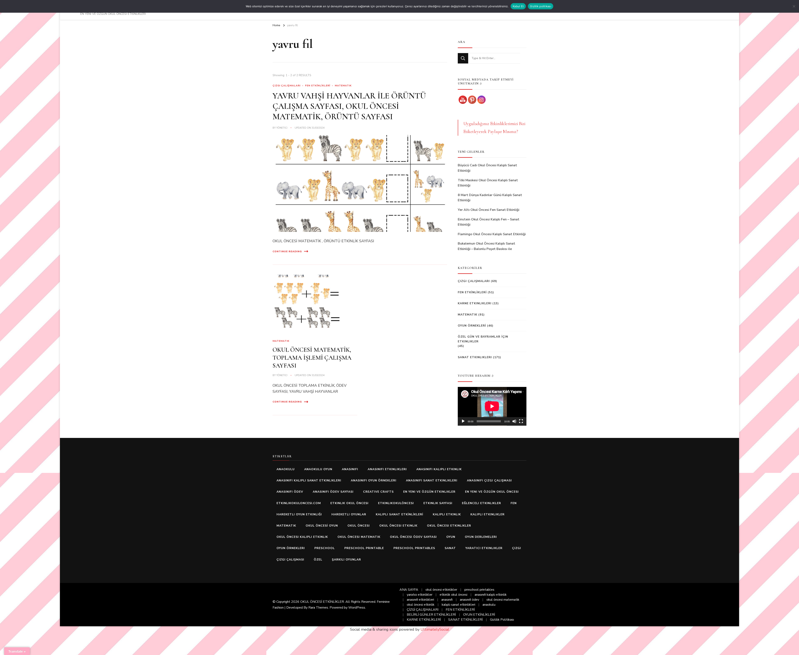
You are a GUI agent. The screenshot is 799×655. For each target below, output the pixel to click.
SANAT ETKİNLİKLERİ (465, 619)
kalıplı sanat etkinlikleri (458, 604)
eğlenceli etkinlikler (481, 503)
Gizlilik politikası (540, 6)
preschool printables (414, 548)
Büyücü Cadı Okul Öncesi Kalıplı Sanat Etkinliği (487, 168)
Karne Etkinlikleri (474, 303)
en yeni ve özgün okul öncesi (492, 492)
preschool (324, 548)
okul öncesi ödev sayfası (413, 537)
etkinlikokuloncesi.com (299, 503)
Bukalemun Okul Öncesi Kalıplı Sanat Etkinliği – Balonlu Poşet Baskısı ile (486, 246)
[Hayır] (794, 6)
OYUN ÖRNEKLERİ (472, 326)
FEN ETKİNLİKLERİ (317, 85)
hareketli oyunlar (348, 514)
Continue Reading (287, 251)
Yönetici (281, 127)
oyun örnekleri (291, 548)
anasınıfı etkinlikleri (387, 469)
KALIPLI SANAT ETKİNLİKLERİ (399, 514)
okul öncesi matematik (358, 537)
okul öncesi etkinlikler (449, 526)
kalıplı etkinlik (447, 514)
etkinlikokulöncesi (396, 503)
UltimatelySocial (435, 629)
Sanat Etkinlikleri (475, 357)
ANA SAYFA (409, 589)
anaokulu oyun (318, 469)
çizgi (516, 548)
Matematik (343, 85)
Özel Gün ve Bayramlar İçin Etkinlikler (483, 339)
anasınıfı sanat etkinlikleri (431, 480)
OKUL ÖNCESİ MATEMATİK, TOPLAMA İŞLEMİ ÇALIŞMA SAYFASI (312, 357)
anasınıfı (350, 469)
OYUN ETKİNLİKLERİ (479, 614)
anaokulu (286, 469)
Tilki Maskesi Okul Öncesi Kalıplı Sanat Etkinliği (488, 183)
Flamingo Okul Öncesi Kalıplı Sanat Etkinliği (492, 234)
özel (318, 560)
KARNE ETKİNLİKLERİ (424, 619)
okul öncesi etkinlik (398, 526)
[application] (492, 406)
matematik (286, 526)
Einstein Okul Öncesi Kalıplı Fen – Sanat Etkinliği (488, 222)
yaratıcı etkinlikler (483, 548)
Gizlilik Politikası (502, 619)
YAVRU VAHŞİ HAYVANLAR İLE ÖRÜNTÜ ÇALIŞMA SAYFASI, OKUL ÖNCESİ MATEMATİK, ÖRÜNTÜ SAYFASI (349, 106)
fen (514, 503)
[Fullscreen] (521, 421)
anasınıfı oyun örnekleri (373, 480)
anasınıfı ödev (290, 492)
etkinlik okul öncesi (349, 503)
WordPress (356, 607)
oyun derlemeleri (481, 537)
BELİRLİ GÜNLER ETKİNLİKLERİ (431, 614)
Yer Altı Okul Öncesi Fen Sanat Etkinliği (488, 210)
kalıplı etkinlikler (487, 514)
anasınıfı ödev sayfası (333, 492)
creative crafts (378, 492)
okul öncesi (358, 526)
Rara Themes (318, 607)
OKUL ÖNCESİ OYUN (322, 526)
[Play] (463, 421)
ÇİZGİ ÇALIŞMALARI (422, 609)
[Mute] (514, 421)
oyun (450, 537)
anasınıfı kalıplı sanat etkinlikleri (309, 480)
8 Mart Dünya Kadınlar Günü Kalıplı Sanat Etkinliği (490, 198)
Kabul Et (518, 6)
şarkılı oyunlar (346, 560)
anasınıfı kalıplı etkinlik (439, 469)
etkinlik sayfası (437, 503)
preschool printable (364, 548)
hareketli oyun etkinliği (299, 514)
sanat (450, 548)
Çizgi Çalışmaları (286, 85)
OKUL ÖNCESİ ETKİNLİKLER (322, 601)
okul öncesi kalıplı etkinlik (302, 537)
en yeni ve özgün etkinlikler (429, 492)
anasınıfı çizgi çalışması (489, 480)
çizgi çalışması (290, 560)
